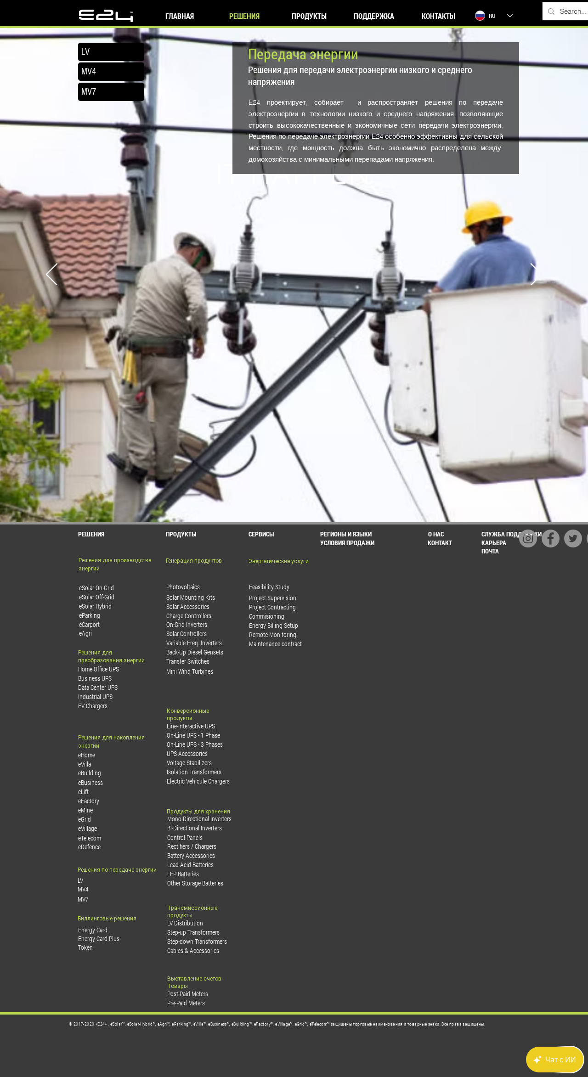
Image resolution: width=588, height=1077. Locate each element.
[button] (360, 542)
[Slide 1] (281, 499)
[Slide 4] (306, 499)
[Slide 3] (298, 499)
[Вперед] (536, 275)
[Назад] (51, 275)
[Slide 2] (289, 499)
